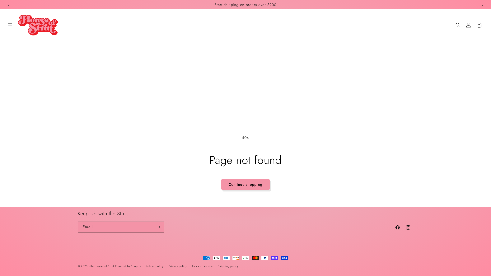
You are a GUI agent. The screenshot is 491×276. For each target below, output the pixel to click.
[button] (10, 25)
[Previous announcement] (8, 4)
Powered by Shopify (128, 266)
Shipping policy (228, 266)
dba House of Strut (102, 266)
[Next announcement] (483, 4)
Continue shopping (245, 184)
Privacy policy (178, 266)
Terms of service (202, 266)
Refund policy (154, 266)
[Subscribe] (158, 227)
